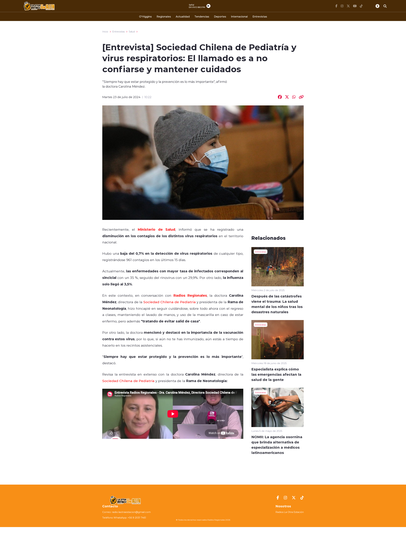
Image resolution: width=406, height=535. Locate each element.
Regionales (164, 16)
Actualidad (183, 16)
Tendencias (201, 16)
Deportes (220, 16)
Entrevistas (259, 16)
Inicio (105, 32)
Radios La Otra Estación (289, 512)
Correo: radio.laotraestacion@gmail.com (126, 512)
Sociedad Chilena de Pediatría (169, 302)
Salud (132, 32)
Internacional (239, 16)
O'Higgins (145, 16)
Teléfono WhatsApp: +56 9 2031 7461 (124, 517)
